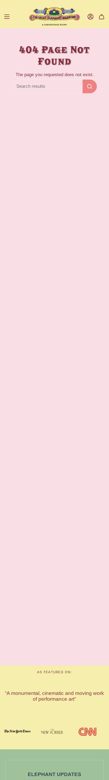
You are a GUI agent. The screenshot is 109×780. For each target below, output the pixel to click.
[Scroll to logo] (17, 731)
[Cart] (101, 16)
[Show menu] (7, 16)
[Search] (90, 86)
